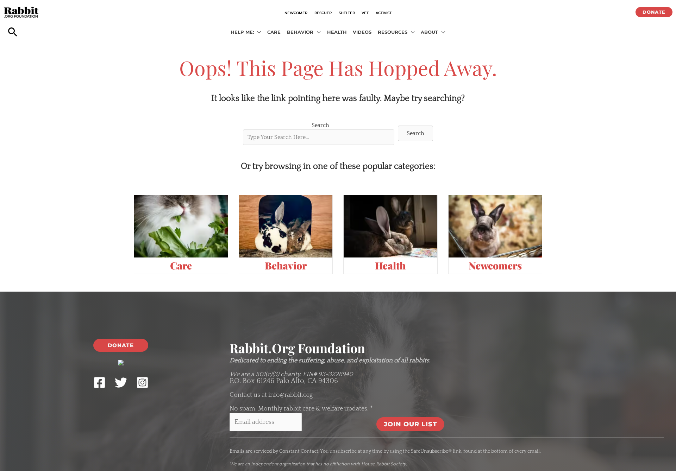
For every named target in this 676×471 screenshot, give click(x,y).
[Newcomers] (495, 226)
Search (320, 125)
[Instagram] (142, 382)
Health (390, 265)
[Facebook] (99, 382)
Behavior (286, 265)
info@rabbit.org (290, 395)
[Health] (390, 226)
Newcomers (495, 265)
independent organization (278, 464)
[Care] (181, 226)
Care (181, 265)
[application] (257, 32)
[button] (654, 12)
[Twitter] (121, 382)
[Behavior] (286, 226)
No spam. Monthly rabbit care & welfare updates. (301, 408)
